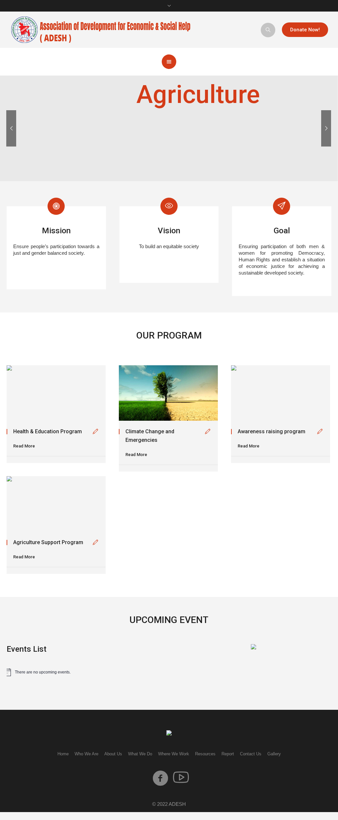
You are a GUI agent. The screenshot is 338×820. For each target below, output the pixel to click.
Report (227, 754)
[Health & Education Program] (56, 393)
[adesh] (169, 733)
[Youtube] (181, 778)
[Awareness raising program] (280, 393)
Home (63, 754)
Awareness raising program (271, 431)
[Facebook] (160, 778)
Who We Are (86, 754)
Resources (205, 754)
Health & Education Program (47, 431)
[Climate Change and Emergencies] (168, 393)
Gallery (274, 754)
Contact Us (250, 754)
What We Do (140, 754)
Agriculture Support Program (48, 542)
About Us (113, 754)
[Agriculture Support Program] (56, 504)
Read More (24, 445)
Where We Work (173, 754)
